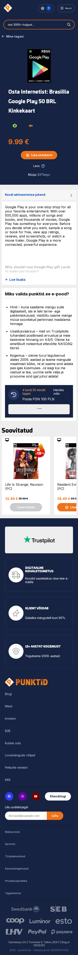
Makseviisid (12, 831)
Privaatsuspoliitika (16, 880)
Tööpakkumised (15, 856)
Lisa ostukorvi (41, 155)
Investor (10, 718)
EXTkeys (44, 174)
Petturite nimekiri (16, 767)
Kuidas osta (13, 743)
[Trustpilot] (39, 409)
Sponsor (10, 844)
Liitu (55, 815)
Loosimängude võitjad (20, 755)
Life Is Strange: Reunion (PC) (24, 486)
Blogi (8, 694)
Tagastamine (13, 893)
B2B (7, 731)
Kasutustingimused (16, 868)
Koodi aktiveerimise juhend (25, 194)
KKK (8, 780)
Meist (8, 706)
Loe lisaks (17, 279)
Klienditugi (58, 796)
